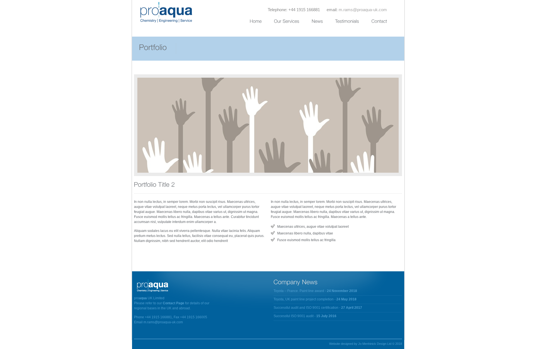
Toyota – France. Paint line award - (315, 291)
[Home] (262, 22)
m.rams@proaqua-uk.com (363, 9)
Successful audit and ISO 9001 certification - (318, 308)
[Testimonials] (353, 22)
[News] (323, 22)
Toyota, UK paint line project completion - (315, 299)
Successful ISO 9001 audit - (305, 316)
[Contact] (385, 22)
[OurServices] (293, 22)
